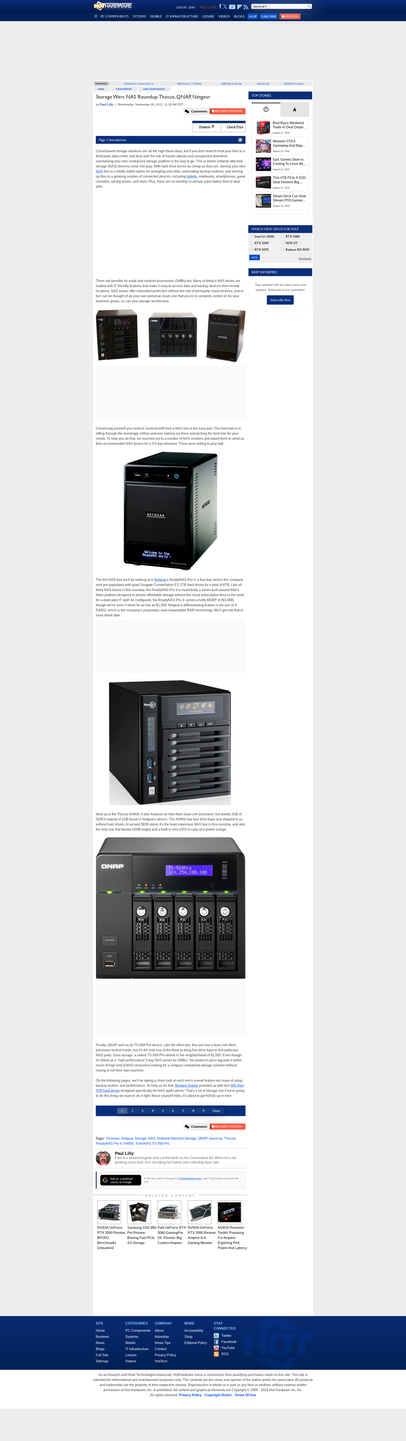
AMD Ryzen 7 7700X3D (189, 83)
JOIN (192, 7)
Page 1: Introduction (112, 140)
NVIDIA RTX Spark (294, 83)
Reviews (112, 1138)
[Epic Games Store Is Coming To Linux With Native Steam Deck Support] (263, 164)
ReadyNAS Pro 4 (109, 1143)
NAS (99, 171)
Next (216, 1111)
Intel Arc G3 (263, 83)
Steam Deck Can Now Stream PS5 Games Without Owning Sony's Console (289, 198)
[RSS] (246, 7)
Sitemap (102, 1361)
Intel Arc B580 (264, 236)
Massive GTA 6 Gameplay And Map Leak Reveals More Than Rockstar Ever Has (288, 143)
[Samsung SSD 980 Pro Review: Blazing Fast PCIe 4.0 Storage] (139, 1212)
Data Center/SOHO (154, 89)
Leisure (131, 1355)
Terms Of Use (245, 1395)
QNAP (202, 1138)
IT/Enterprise (124, 89)
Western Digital (186, 1085)
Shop (253, 16)
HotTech (161, 1361)
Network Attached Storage (176, 1138)
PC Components (137, 1330)
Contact (160, 1349)
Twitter (226, 1335)
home (101, 89)
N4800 (128, 1143)
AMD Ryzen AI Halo (231, 83)
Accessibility (193, 1330)
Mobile (130, 1343)
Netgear (160, 580)
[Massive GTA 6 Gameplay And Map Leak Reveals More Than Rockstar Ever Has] (263, 146)
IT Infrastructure (137, 1349)
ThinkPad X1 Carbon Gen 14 (139, 83)
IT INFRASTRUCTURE (182, 16)
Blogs (100, 1349)
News (100, 1343)
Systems (131, 1336)
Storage (141, 1138)
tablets (192, 176)
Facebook (228, 1342)
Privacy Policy (165, 1355)
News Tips (163, 1343)
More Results (305, 258)
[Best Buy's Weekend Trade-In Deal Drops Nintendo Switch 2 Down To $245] (263, 127)
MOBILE (156, 16)
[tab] (266, 110)
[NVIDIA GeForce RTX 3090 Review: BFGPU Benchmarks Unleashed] (109, 1212)
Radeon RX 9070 (297, 250)
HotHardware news (190, 1178)
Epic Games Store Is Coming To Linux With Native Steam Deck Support (289, 162)
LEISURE (208, 16)
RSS (225, 1354)
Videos (130, 1361)
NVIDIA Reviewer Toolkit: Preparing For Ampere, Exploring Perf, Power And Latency (232, 1238)
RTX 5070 (261, 250)
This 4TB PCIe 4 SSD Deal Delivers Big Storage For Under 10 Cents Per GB (289, 180)
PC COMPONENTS (115, 16)
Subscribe (268, 16)
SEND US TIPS (208, 7)
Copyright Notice (218, 1395)
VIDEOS (224, 16)
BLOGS (239, 16)
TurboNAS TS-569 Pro (152, 1143)
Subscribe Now (280, 300)
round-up (215, 1138)
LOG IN (181, 7)
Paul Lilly (124, 1153)
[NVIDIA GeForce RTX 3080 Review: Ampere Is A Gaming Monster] (199, 1212)
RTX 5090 (261, 243)
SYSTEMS (139, 16)
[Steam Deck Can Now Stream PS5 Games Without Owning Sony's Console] (263, 201)
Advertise (162, 1336)
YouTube (228, 1348)
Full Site (102, 1355)
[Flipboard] (239, 7)
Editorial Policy (195, 1343)
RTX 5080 (292, 236)
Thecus (229, 1138)
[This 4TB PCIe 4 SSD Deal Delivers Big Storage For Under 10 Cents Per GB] (263, 182)
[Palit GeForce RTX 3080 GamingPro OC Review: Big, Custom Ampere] (169, 1212)
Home (100, 1330)
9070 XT (291, 243)
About (159, 1330)
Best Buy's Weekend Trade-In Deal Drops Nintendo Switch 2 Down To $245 (288, 125)
